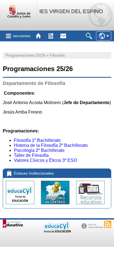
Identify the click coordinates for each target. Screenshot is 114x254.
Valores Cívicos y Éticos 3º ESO (45, 160)
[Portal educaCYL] (20, 205)
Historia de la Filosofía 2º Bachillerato (51, 145)
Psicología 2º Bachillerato (39, 150)
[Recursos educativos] (90, 205)
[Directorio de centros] (55, 205)
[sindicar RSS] (107, 224)
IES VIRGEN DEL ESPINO (71, 11)
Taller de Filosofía (31, 155)
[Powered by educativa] (13, 224)
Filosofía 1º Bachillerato (37, 140)
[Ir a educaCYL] (57, 231)
